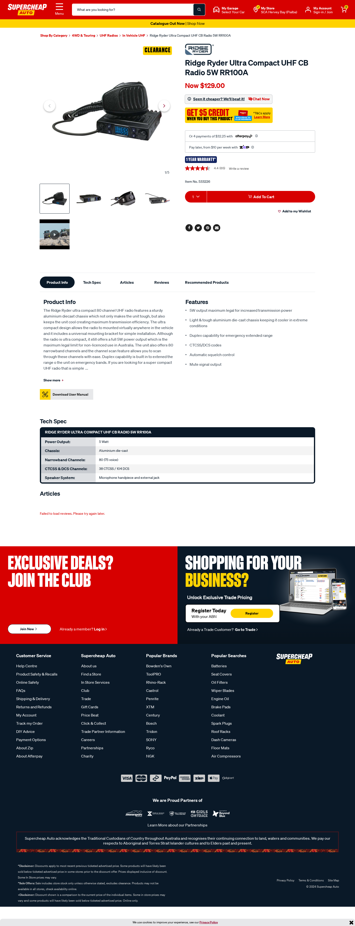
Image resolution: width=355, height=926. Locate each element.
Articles (127, 282)
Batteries (219, 665)
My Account (26, 715)
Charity (87, 756)
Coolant (218, 715)
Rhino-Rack (156, 682)
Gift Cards (89, 706)
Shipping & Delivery (33, 698)
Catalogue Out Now (177, 23)
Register (251, 613)
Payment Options (31, 739)
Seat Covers (221, 674)
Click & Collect (93, 723)
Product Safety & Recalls (36, 674)
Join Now (27, 629)
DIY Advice (25, 731)
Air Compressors (226, 756)
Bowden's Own (158, 665)
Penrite (152, 698)
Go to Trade (245, 629)
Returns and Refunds (34, 706)
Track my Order (29, 723)
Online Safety (27, 682)
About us (89, 665)
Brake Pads (221, 706)
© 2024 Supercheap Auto (322, 887)
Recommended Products (207, 282)
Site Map (333, 880)
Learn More (262, 117)
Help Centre (26, 665)
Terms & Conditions (311, 880)
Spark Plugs (221, 723)
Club (85, 690)
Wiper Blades (222, 690)
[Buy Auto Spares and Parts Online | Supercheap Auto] (27, 9)
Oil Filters (219, 682)
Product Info (57, 282)
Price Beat (90, 715)
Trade (86, 698)
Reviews (161, 282)
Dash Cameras (223, 739)
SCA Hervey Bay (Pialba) (279, 12)
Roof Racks (220, 731)
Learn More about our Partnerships (177, 825)
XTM (150, 706)
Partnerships (92, 747)
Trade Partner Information (103, 731)
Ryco (150, 747)
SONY (151, 739)
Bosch (151, 723)
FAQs (20, 690)
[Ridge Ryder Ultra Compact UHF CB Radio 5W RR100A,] (107, 111)
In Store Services (95, 682)
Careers (88, 739)
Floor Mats (220, 747)
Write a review (239, 168)
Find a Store (91, 674)
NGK (150, 756)
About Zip (24, 747)
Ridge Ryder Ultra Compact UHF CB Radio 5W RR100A (190, 35)
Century (153, 715)
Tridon (151, 731)
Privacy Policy (208, 922)
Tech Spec (92, 282)
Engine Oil (220, 698)
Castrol (152, 690)
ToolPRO (153, 674)
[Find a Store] (255, 10)
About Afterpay (29, 756)
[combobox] (196, 197)
